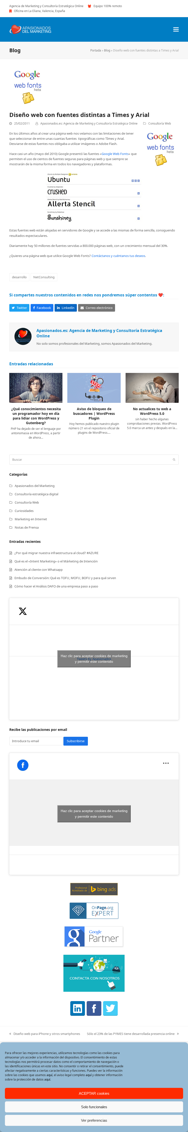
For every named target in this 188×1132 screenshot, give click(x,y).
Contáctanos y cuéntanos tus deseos (118, 256)
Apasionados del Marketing (35, 485)
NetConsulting (44, 277)
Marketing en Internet (31, 519)
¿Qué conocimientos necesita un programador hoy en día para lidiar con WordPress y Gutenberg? (36, 416)
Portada (95, 50)
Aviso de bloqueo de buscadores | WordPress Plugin (94, 414)
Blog (107, 50)
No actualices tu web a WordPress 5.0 (152, 411)
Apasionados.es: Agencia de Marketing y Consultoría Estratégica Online (89, 123)
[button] (176, 29)
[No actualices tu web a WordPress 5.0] (152, 387)
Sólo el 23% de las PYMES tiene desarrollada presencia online (131, 1033)
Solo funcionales (94, 1107)
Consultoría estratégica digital (36, 494)
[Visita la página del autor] (23, 336)
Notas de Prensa (27, 527)
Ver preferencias (94, 1120)
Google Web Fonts (115, 154)
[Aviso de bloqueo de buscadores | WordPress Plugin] (93, 387)
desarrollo (19, 277)
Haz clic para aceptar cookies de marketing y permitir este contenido (94, 658)
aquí (49, 1075)
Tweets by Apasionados (94, 658)
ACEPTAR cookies (94, 1093)
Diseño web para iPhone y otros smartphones (44, 1033)
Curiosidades (24, 511)
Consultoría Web (159, 123)
